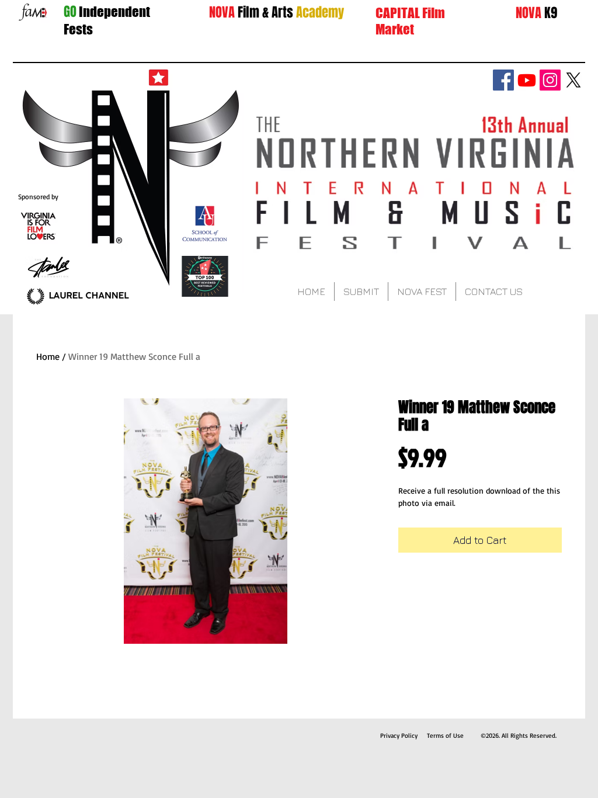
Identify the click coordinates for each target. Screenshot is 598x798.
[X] (573, 80)
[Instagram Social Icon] (550, 80)
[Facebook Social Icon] (503, 80)
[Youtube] (526, 80)
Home (48, 356)
